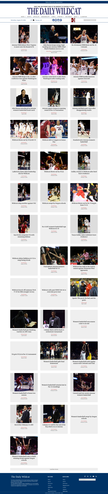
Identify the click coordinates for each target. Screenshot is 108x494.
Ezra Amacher (54, 334)
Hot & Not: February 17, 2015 (24, 425)
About (75, 16)
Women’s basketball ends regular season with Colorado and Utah (84, 362)
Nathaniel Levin (54, 81)
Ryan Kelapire (24, 112)
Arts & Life (36, 16)
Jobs (49, 489)
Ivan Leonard (24, 176)
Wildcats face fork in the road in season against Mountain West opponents (84, 268)
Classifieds (83, 16)
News (22, 16)
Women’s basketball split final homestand (54, 362)
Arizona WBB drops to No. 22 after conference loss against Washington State (24, 78)
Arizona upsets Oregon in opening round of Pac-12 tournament (54, 109)
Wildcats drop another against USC (24, 203)
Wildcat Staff (84, 302)
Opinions (59, 16)
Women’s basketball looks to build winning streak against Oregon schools (24, 458)
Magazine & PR (45, 16)
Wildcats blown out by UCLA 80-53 (24, 140)
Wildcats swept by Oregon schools (54, 203)
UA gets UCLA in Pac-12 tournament (24, 354)
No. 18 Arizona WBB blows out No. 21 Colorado (84, 46)
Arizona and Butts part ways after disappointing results (84, 109)
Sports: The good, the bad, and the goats (84, 299)
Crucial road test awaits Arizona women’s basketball (84, 394)
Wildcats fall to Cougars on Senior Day (54, 141)
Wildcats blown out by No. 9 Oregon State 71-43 (84, 204)
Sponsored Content (52, 491)
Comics (53, 16)
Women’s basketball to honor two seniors (24, 394)
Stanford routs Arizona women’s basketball (84, 141)
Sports (29, 16)
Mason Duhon (49, 51)
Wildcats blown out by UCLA (54, 172)
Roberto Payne (24, 334)
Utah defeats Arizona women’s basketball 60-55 (54, 267)
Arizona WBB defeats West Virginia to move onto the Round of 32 (24, 46)
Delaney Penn (24, 49)
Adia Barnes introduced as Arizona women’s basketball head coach (24, 109)
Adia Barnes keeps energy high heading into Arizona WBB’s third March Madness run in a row (54, 47)
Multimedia (68, 16)
